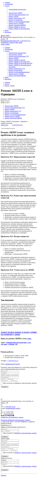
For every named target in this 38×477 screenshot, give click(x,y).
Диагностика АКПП (15, 13)
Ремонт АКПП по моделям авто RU (20, 63)
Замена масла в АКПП (16, 23)
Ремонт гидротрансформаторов (19, 21)
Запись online (5, 35)
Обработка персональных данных (12, 417)
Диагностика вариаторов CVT (19, 14)
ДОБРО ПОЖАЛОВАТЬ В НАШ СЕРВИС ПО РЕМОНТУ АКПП (19, 333)
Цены (6, 30)
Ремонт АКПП (13, 16)
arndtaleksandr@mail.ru (10, 41)
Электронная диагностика (17, 9)
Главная (7, 2)
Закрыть (3, 475)
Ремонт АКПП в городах (17, 27)
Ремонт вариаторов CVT (17, 18)
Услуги (7, 6)
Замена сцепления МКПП (17, 25)
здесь (29, 339)
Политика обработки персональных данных (15, 420)
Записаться (4, 125)
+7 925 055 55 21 (24, 41)
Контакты (8, 32)
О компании (9, 4)
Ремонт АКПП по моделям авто (19, 28)
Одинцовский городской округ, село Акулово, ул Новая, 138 (16, 343)
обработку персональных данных (26, 433)
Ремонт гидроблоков (15, 20)
